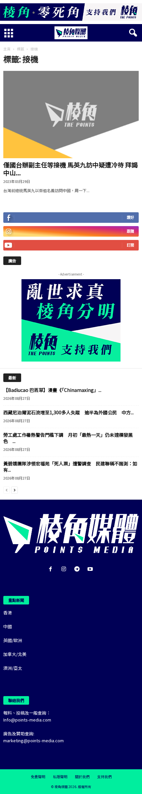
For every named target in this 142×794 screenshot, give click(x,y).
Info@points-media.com (27, 720)
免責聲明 (38, 776)
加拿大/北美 (14, 654)
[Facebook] (51, 569)
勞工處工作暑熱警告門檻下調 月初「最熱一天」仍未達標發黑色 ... (68, 437)
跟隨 (130, 231)
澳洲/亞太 (12, 668)
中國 (7, 626)
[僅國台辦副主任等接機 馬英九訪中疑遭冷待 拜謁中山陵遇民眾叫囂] (71, 114)
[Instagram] (65, 569)
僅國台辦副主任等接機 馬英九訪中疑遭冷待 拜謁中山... (70, 168)
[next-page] (14, 489)
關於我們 (82, 776)
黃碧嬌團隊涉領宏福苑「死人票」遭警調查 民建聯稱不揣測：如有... (70, 466)
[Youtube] (91, 569)
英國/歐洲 (12, 640)
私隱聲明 (60, 776)
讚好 (130, 217)
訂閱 (130, 245)
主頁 (7, 48)
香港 (7, 612)
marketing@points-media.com (33, 740)
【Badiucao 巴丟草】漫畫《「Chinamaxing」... (52, 390)
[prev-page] (6, 489)
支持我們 (104, 776)
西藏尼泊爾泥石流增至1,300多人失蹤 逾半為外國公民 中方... (68, 412)
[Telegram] (78, 569)
